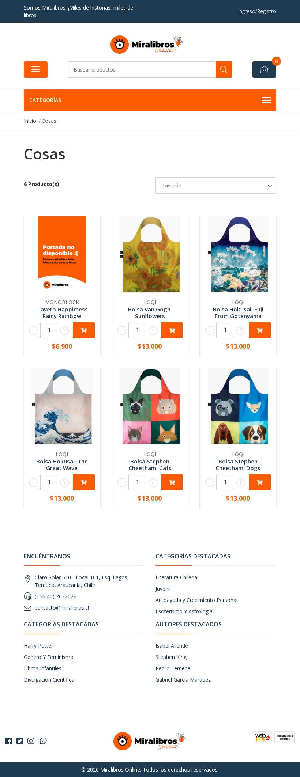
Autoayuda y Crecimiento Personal (196, 599)
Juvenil (162, 588)
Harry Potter (38, 645)
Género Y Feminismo (49, 656)
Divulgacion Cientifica (49, 679)
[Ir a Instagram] (30, 741)
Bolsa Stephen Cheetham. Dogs (237, 464)
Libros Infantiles (42, 668)
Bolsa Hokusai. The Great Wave (62, 464)
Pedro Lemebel (173, 668)
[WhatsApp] (43, 741)
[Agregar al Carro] (84, 330)
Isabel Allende (171, 645)
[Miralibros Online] (147, 45)
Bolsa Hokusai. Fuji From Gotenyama (238, 312)
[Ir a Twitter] (19, 741)
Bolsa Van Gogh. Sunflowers (150, 312)
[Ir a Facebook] (8, 741)
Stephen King (171, 656)
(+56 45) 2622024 (55, 596)
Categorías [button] (45, 99)
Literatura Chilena (176, 577)
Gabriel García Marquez (183, 679)
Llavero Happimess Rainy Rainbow (62, 312)
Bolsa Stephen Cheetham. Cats (150, 464)
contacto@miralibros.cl (62, 607)
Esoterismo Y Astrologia (184, 611)
